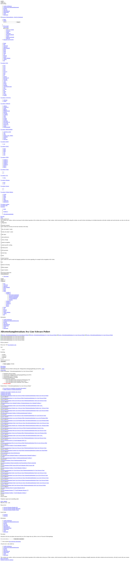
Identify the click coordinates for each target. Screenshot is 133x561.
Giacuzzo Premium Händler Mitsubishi (11, 508)
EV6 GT (5, 71)
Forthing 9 (5, 164)
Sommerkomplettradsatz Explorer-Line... (35, 428)
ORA (4, 199)
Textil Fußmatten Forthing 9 (20, 445)
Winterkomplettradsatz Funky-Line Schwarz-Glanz (35, 472)
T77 (4, 183)
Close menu (6, 27)
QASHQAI (5, 107)
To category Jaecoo (5, 186)
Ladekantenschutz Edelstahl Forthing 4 (27, 455)
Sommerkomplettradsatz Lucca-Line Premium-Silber (36, 418)
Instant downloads (10, 37)
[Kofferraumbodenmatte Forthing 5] (9, 458)
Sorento (5, 76)
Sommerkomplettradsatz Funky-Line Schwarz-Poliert (36, 410)
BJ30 (4, 148)
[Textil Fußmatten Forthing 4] (7, 467)
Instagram (5, 515)
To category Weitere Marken (7, 192)
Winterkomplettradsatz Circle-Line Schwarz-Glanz (35, 438)
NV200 (5, 118)
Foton (4, 307)
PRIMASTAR (6, 111)
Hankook (4, 356)
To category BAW (5, 141)
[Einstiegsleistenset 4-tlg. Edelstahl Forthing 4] (11, 403)
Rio (4, 90)
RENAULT (6, 202)
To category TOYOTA (6, 97)
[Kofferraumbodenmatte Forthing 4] (9, 413)
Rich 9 (4, 167)
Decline (2, 559)
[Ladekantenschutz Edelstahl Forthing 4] (10, 455)
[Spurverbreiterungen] (6, 453)
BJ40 (4, 150)
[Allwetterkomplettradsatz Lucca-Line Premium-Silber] (13, 420)
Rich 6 (4, 166)
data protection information (15, 541)
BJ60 (4, 151)
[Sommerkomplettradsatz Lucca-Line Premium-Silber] (13, 418)
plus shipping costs (12, 344)
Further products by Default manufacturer (12, 389)
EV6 (4, 70)
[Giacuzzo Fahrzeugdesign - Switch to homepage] (12, 17)
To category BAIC (5, 146)
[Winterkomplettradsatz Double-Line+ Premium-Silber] (13, 425)
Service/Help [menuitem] (10, 9)
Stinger (4, 82)
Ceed (4, 81)
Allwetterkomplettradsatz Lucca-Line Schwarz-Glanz (37, 477)
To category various (5, 204)
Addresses (8, 33)
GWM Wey (5, 200)
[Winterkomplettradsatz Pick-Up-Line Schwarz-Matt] (12, 443)
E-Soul (4, 89)
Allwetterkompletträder (14, 294)
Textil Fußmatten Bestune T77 (22, 490)
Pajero (4, 138)
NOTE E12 (5, 124)
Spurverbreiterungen (15, 453)
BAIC (4, 289)
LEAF (4, 126)
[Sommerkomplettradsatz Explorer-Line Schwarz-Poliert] (13, 428)
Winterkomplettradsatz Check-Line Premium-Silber (35, 433)
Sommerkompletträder (14, 296)
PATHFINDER (6, 127)
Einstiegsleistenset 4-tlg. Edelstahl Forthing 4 (31, 403)
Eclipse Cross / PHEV (8, 135)
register (12, 29)
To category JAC (4, 175)
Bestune (5, 309)
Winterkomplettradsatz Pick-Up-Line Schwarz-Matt (35, 443)
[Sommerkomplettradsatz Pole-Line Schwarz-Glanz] (12, 430)
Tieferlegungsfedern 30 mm (20, 460)
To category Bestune (5, 180)
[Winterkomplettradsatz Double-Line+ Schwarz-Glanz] (13, 408)
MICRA (5, 109)
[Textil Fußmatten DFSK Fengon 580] (9, 465)
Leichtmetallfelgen (13, 298)
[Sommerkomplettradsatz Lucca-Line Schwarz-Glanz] (13, 475)
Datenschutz (6, 12)
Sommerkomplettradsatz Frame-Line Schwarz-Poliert (36, 395)
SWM (4, 197)
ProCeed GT (6, 77)
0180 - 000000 (4, 501)
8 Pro (4, 177)
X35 (4, 152)
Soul (4, 87)
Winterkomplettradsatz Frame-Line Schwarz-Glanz (35, 448)
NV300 (5, 119)
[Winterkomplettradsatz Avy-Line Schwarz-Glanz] (12, 470)
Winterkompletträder (13, 297)
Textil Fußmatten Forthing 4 (20, 467)
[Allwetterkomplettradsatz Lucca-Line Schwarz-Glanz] (13, 477)
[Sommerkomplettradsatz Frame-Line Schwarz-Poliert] (13, 395)
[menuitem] (67, 6)
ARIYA (5, 106)
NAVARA (5, 121)
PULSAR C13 (6, 122)
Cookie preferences (7, 6)
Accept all (6, 559)
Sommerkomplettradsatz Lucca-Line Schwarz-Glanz (36, 475)
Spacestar (5, 139)
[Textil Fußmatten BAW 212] (7, 440)
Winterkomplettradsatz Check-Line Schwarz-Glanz (35, 400)
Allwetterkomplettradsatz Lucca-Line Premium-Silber (37, 420)
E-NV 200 (5, 123)
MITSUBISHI (6, 287)
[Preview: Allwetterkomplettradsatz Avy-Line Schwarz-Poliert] (15, 335)
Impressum (5, 14)
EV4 (4, 67)
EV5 (4, 69)
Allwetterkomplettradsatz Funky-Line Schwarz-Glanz (37, 423)
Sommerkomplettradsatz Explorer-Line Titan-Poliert (36, 450)
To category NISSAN (5, 103)
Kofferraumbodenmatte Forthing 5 (24, 458)
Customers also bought (6, 391)
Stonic (4, 91)
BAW (4, 288)
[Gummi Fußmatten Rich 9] (7, 487)
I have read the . (11, 541)
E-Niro (4, 94)
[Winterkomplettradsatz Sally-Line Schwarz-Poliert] (12, 485)
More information (4, 558)
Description (3, 366)
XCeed (4, 84)
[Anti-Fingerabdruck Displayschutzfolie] (10, 463)
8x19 (3, 349)
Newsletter (5, 525)
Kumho (4, 354)
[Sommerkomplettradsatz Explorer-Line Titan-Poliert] (13, 450)
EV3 (4, 66)
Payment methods (10, 34)
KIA (4, 283)
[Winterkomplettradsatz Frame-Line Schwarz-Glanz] (12, 448)
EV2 (4, 65)
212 (4, 144)
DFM (4, 291)
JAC (4, 308)
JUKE (4, 108)
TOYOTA (5, 284)
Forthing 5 (5, 162)
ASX (4, 134)
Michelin (4, 357)
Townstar (5, 113)
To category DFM (4, 157)
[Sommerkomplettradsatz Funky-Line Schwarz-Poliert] (13, 410)
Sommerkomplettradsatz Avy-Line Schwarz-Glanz (35, 415)
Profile (7, 32)
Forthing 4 (5, 161)
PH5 (4, 74)
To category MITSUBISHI (6, 129)
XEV (4, 198)
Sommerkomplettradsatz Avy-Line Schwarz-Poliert (35, 398)
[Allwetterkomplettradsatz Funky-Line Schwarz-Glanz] (13, 423)
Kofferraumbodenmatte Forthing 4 (24, 413)
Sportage (5, 85)
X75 (4, 155)
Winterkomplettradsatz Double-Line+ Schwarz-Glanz (37, 408)
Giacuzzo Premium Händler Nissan (11, 509)
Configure (11, 559)
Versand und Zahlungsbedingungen (11, 7)
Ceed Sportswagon (7, 86)
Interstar (5, 112)
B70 (4, 182)
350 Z (4, 116)
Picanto (5, 95)
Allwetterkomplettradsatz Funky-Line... (34, 405)
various (5, 313)
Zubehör (11, 299)
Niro (4, 92)
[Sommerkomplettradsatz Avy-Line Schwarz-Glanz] (12, 415)
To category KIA (4, 63)
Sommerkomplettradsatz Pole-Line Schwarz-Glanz (35, 430)
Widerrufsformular (7, 528)
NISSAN (5, 286)
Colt (4, 133)
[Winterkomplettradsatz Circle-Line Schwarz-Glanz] (12, 438)
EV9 (4, 72)
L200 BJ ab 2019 (7, 131)
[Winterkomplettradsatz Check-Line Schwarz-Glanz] (12, 400)
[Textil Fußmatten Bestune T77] (8, 490)
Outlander (5, 136)
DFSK (4, 194)
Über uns (5, 9)
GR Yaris (5, 100)
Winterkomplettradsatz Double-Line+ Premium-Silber (37, 425)
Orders (7, 35)
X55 (4, 153)
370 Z (4, 117)
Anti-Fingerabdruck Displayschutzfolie (27, 463)
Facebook (5, 514)
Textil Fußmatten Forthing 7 (20, 492)
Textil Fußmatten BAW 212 (20, 440)
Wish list (8, 38)
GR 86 (4, 101)
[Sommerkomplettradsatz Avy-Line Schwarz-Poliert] (12, 398)
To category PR (4, 205)
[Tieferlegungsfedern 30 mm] (7, 460)
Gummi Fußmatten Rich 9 (19, 487)
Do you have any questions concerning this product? (14, 388)
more (43, 368)
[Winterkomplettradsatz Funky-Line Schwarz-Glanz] (12, 472)
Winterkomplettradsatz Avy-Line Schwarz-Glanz (33, 470)
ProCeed (5, 79)
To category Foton (5, 169)
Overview (8, 31)
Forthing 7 (5, 163)
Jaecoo (4, 311)
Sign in (7, 29)
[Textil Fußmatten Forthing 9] (7, 445)
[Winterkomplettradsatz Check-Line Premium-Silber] (12, 433)
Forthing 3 (5, 159)
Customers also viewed (16, 391)
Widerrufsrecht (6, 11)
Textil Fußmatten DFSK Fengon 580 (26, 465)
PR (4, 314)
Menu (4, 19)
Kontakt (5, 8)
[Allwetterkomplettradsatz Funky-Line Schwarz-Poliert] (13, 405)
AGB (4, 13)
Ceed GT (5, 80)
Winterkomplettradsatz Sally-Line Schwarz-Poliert (35, 485)
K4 (4, 75)
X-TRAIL (5, 114)
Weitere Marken (6, 312)
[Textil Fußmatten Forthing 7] (7, 492)
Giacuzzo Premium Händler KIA (10, 507)
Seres (4, 195)
